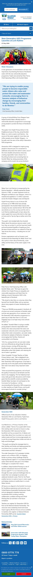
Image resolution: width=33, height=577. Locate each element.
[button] (2, 400)
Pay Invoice (23, 563)
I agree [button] (8, 574)
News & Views (6, 33)
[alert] (16, 571)
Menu (7, 24)
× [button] (31, 567)
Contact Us (11, 564)
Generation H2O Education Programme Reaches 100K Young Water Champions (19, 534)
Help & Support (23, 24)
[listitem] (16, 400)
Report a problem (7, 558)
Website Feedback (14, 563)
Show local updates (27, 18)
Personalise (22, 9)
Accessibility (5, 563)
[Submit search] (31, 28)
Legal (17, 564)
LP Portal (4, 564)
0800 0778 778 (10, 553)
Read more (10, 571)
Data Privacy (23, 564)
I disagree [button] (23, 574)
